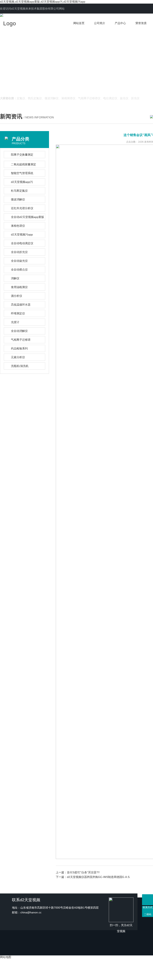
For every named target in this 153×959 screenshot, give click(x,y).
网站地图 (5, 957)
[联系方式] (147, 899)
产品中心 (120, 23)
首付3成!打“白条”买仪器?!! (83, 872)
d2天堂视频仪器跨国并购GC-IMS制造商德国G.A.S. (98, 877)
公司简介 (99, 23)
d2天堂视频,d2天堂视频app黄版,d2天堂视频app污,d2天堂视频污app (42, 1)
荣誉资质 (141, 23)
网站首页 (78, 23)
